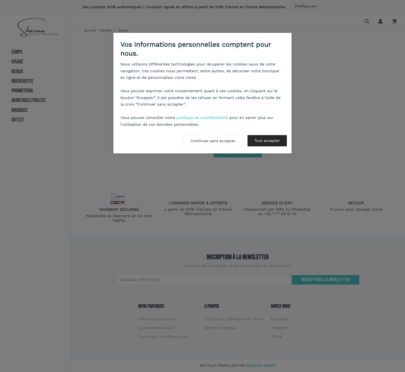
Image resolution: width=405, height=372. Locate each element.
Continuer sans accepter (213, 141)
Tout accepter (267, 140)
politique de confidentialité (202, 118)
